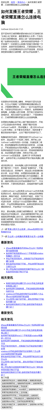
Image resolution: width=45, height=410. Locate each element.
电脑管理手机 (7, 398)
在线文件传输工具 (8, 404)
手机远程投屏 (24, 395)
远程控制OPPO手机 (9, 395)
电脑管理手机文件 (8, 380)
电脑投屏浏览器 (35, 380)
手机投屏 (24, 386)
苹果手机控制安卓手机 (10, 392)
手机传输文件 (19, 398)
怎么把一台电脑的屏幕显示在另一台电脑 (26, 236)
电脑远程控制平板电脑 (10, 386)
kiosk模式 (22, 389)
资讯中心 (21, 2)
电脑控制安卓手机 (33, 398)
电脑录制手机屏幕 (24, 383)
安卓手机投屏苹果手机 (25, 401)
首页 (13, 2)
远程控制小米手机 (36, 404)
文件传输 (24, 392)
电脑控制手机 (7, 407)
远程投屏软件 (22, 404)
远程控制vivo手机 (8, 401)
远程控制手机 (38, 383)
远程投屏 (34, 395)
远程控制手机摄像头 (9, 389)
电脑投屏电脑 (22, 380)
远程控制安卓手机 (35, 389)
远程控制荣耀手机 (8, 383)
